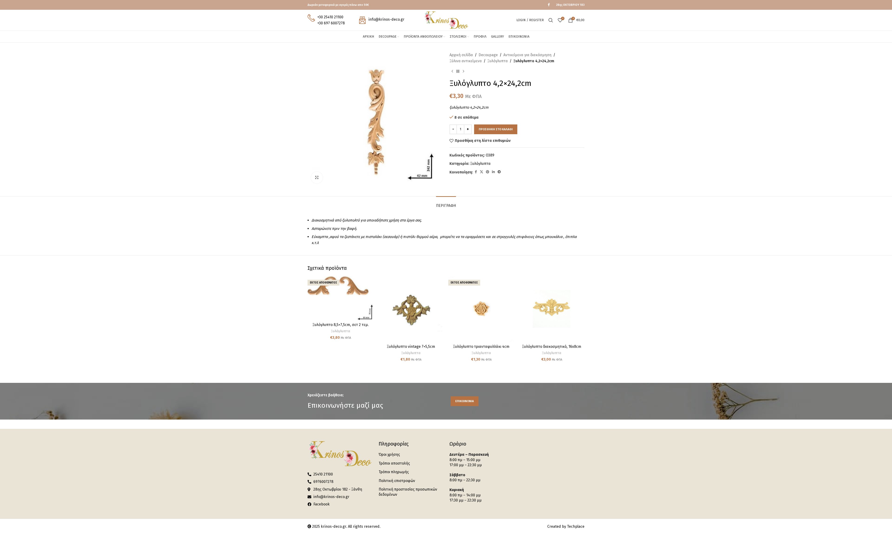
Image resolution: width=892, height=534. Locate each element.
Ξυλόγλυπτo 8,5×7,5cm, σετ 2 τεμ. (340, 324)
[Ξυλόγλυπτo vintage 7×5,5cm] (411, 309)
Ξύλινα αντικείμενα (465, 61)
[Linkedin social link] (493, 172)
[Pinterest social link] (488, 172)
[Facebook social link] (548, 5)
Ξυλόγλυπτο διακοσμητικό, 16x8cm (551, 346)
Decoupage (488, 55)
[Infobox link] (326, 20)
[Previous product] (452, 71)
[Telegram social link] (499, 172)
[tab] (446, 203)
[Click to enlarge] (317, 177)
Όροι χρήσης (389, 454)
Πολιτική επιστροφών (397, 481)
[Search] (550, 20)
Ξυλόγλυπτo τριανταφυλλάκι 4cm (481, 346)
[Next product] (463, 71)
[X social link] (482, 172)
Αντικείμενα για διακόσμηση (527, 55)
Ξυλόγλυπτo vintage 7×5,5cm (411, 346)
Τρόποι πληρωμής (394, 472)
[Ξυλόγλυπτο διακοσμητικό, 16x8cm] (551, 309)
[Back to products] (458, 71)
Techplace (575, 526)
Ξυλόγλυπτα (497, 61)
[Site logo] (446, 20)
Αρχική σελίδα (461, 55)
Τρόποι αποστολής (394, 463)
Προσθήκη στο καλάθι (496, 129)
